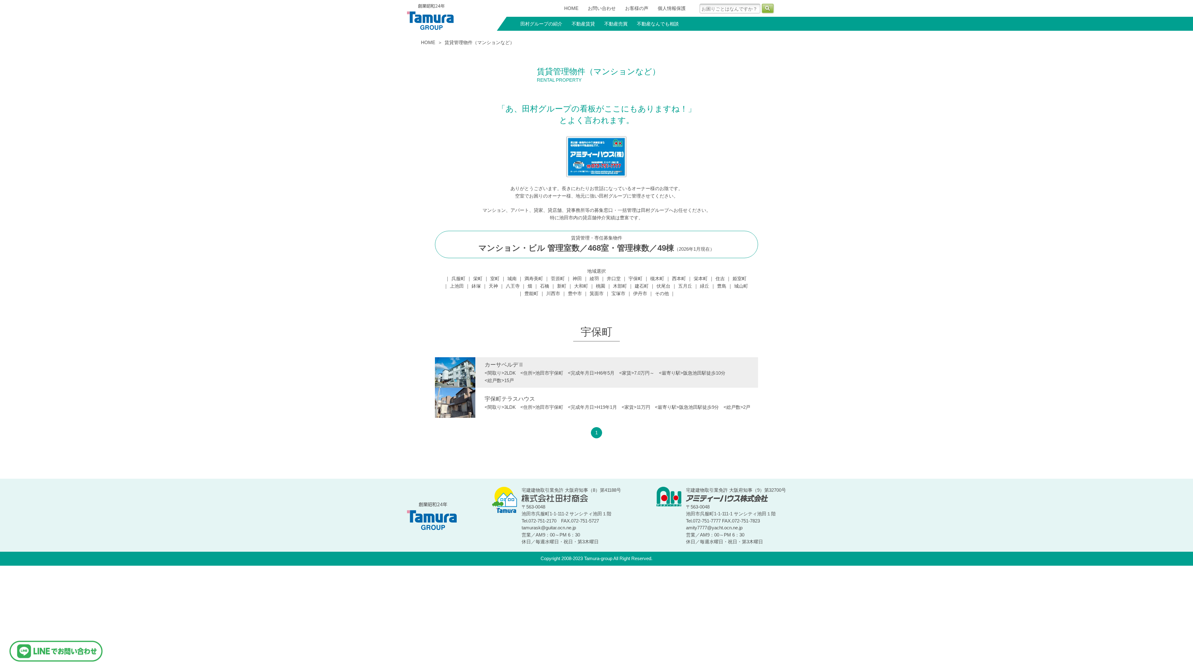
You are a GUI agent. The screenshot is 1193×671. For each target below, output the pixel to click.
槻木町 (657, 278)
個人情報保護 (672, 8)
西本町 (679, 278)
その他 (662, 293)
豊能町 (531, 293)
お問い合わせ (602, 8)
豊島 (721, 286)
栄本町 (701, 278)
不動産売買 (616, 23)
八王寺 (513, 286)
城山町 (741, 286)
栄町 (477, 278)
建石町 (642, 286)
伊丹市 (640, 293)
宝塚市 (618, 293)
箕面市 (597, 293)
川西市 (553, 293)
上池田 (457, 286)
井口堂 (614, 278)
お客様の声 (636, 8)
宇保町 (635, 278)
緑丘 (704, 286)
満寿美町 (533, 278)
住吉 (720, 278)
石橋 (544, 286)
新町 (561, 286)
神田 (577, 278)
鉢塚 (476, 286)
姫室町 (740, 278)
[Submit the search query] (768, 8)
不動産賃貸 (583, 23)
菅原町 (558, 278)
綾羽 (594, 278)
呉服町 (458, 278)
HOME (571, 8)
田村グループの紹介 (541, 23)
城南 (512, 278)
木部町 (620, 286)
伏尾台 (663, 286)
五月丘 (685, 286)
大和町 (581, 286)
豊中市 (575, 293)
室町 (495, 278)
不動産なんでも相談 (658, 23)
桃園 (600, 286)
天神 (493, 286)
